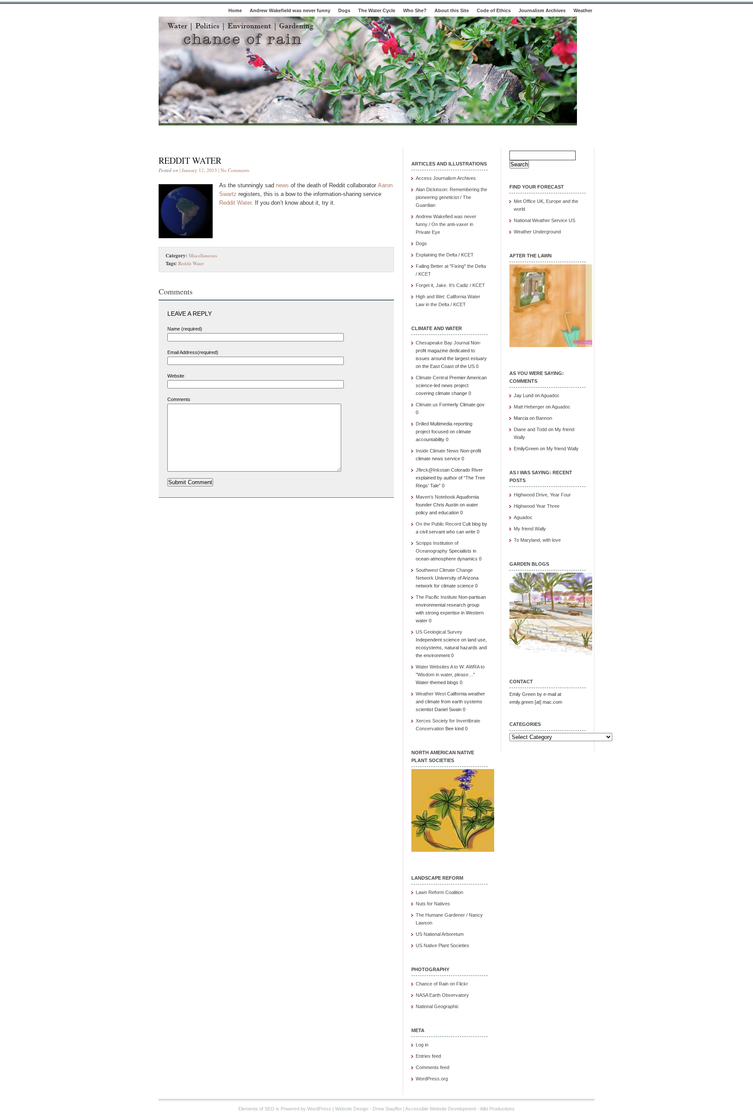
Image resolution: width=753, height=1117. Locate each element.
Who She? (415, 10)
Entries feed (428, 1056)
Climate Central (432, 377)
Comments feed (432, 1067)
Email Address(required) (192, 352)
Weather (582, 10)
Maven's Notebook (435, 496)
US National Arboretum (440, 934)
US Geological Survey (439, 631)
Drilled (422, 423)
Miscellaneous (203, 255)
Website (175, 375)
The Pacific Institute (436, 597)
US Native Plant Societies (442, 945)
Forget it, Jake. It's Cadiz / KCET (450, 285)
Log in (422, 1044)
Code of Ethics (494, 10)
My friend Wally (562, 448)
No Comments (234, 170)
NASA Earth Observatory (442, 995)
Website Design (351, 1108)
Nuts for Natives (433, 903)
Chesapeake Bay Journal (442, 342)
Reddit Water (190, 160)
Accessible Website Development (440, 1108)
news (282, 185)
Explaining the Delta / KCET (445, 254)
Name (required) (184, 328)
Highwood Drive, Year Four (542, 494)
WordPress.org (432, 1078)
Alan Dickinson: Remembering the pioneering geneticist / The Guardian (451, 197)
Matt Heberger (529, 406)
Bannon (544, 418)
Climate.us (427, 404)
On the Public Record (438, 523)
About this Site (451, 10)
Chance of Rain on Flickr (442, 983)
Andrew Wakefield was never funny (290, 10)
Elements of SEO (256, 1108)
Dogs (344, 10)
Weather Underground (537, 231)
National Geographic (437, 1006)
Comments (178, 399)
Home (235, 10)
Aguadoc (550, 395)
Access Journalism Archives (446, 178)
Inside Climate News (437, 450)
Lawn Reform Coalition (439, 892)
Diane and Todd (530, 429)
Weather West (431, 693)
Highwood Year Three (537, 506)
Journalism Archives (542, 10)
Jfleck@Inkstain (433, 469)
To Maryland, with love (537, 540)
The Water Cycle (376, 10)
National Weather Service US (544, 220)
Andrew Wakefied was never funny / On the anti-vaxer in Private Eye (446, 224)
